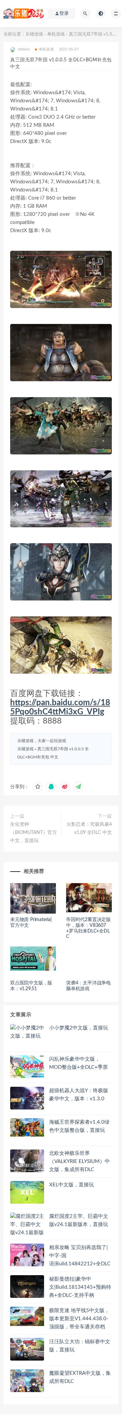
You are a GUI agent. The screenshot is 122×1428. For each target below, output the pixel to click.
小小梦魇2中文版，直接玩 (78, 1028)
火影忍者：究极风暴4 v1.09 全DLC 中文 (89, 828)
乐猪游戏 (34, 34)
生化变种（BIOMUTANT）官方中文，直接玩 (33, 832)
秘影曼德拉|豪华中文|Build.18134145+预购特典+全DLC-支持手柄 (80, 1287)
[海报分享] (78, 787)
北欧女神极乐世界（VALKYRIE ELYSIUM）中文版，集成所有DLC (79, 1161)
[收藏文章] (38, 787)
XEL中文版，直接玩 (71, 1184)
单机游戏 (56, 34)
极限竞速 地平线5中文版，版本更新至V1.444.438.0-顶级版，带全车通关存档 (79, 1318)
